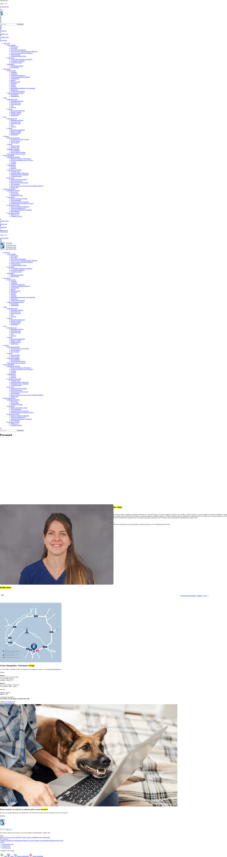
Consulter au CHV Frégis (14, 170)
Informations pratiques (17, 66)
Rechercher (20, 24)
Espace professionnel (9, 189)
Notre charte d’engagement (18, 50)
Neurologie (14, 83)
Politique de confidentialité (41, 840)
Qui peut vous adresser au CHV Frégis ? (22, 160)
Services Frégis (11, 70)
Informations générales (17, 101)
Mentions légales (54, 840)
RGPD (61, 840)
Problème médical (16, 114)
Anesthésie (14, 72)
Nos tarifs (13, 166)
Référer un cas (15, 214)
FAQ (12, 106)
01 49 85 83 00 (4, 7)
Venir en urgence (15, 141)
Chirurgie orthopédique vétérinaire (20, 77)
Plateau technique (15, 54)
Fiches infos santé (16, 104)
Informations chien (12, 99)
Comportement (15, 78)
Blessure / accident (16, 112)
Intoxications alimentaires (18, 110)
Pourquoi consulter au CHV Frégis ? (21, 158)
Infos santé (15, 837)
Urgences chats (15, 147)
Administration (11, 165)
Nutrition (13, 85)
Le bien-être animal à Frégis (18, 56)
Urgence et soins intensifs (18, 91)
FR (1, 26)
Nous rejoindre (15, 67)
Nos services (7, 69)
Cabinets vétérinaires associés (15, 93)
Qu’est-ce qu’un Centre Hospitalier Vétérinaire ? (24, 51)
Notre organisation (16, 200)
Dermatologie (14, 94)
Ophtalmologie (15, 96)
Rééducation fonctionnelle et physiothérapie (23, 88)
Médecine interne (15, 82)
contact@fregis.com (9, 703)
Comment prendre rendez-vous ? (20, 173)
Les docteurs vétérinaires (17, 61)
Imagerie (13, 80)
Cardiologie (14, 74)
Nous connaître (11, 45)
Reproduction (14, 115)
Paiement (13, 168)
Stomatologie (14, 90)
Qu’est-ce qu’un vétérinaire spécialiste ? (22, 53)
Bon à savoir (10, 178)
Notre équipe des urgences (18, 152)
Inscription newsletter (17, 195)
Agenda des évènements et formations (21, 210)
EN (1, 27)
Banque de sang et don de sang (19, 182)
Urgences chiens (15, 146)
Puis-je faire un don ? (17, 181)
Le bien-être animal (16, 176)
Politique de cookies (28, 840)
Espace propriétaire (9, 155)
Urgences (9, 109)
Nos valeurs (14, 48)
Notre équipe (10, 58)
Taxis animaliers (15, 184)
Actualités (13, 163)
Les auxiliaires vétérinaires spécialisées (21, 59)
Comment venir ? (15, 171)
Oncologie (13, 86)
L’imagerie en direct (16, 216)
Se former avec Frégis (13, 205)
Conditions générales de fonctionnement (11, 840)
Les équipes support (16, 62)
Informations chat (12, 118)
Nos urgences (11, 197)
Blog (19, 837)
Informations (10, 64)
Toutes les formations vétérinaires (20, 206)
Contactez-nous (6, 847)
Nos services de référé (13, 213)
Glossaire (13, 107)
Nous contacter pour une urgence (16, 154)
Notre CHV (7, 43)
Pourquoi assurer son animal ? (19, 179)
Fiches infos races (16, 102)
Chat (5, 117)
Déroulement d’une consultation (20, 174)
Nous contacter (15, 142)
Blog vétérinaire (15, 211)
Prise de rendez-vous (8, 844)
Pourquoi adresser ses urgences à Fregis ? (22, 203)
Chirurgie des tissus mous (18, 75)
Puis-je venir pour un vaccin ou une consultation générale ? (27, 186)
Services (9, 837)
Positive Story (14, 187)
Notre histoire (14, 46)
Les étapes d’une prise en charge (20, 139)
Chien (5, 98)
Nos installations (15, 150)
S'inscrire (2, 816)
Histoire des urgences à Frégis (19, 198)
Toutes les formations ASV (18, 208)
